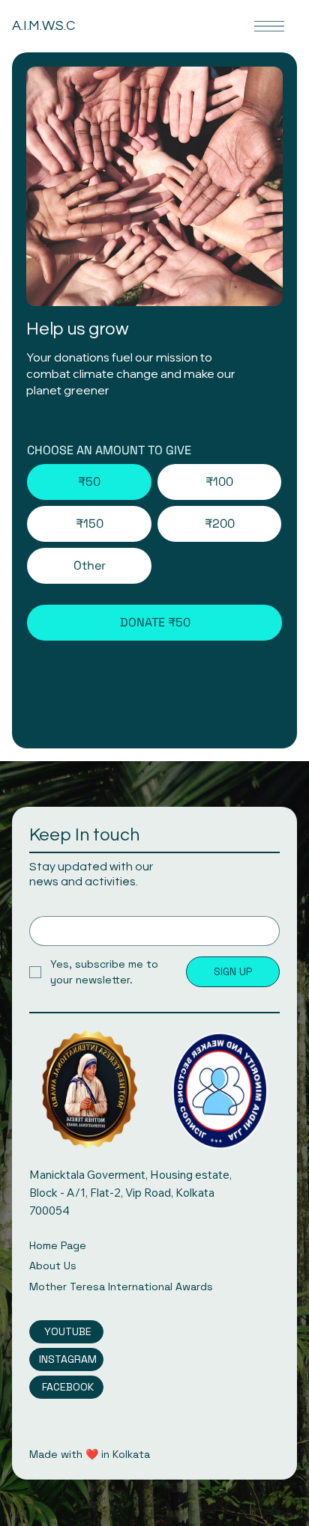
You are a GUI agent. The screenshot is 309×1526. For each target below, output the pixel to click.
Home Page (57, 1245)
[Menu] (269, 26)
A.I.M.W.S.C (43, 26)
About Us (52, 1265)
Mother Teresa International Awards (121, 1286)
